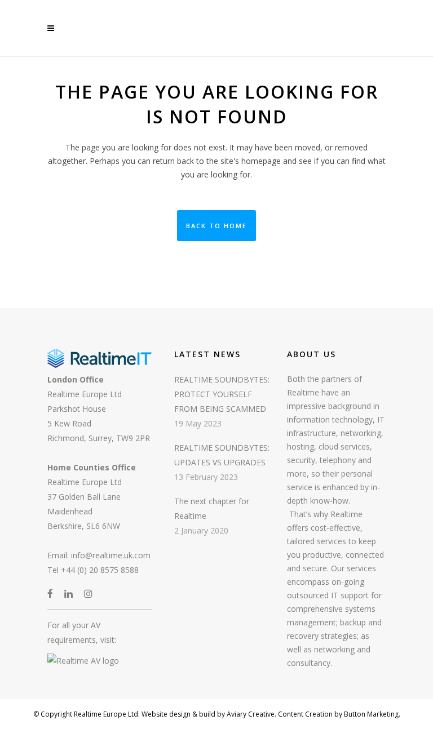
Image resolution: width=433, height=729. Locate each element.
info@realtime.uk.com (111, 555)
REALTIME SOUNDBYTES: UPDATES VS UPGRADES (221, 455)
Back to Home (216, 225)
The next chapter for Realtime (211, 508)
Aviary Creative (250, 714)
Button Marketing (370, 714)
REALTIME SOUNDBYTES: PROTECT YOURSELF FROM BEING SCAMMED (221, 394)
